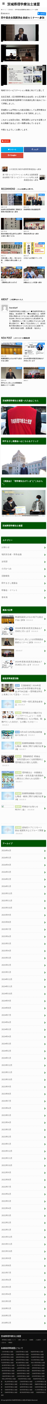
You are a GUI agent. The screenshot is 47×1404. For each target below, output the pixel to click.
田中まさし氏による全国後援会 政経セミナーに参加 (29, 640)
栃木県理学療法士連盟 (7, 1360)
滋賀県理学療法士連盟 (23, 1373)
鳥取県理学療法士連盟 (24, 1379)
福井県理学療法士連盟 (8, 1368)
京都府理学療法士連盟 (38, 1373)
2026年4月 (6, 864)
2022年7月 (6, 1186)
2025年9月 (6, 915)
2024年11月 (7, 986)
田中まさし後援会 (10, 583)
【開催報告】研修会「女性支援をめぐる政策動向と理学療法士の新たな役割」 (22, 760)
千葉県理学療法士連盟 (7, 1362)
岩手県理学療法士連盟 (7, 1354)
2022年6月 (6, 1194)
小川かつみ (7, 568)
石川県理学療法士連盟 (38, 1365)
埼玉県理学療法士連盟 (37, 1360)
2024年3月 (6, 1043)
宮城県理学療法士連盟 (22, 1354)
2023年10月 (7, 1079)
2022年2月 (6, 1222)
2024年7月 (6, 1015)
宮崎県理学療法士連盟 (11, 1392)
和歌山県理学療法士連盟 (9, 1379)
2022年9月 (6, 1172)
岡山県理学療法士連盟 (11, 1381)
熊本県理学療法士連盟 (26, 1389)
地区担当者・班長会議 (12, 554)
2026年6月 (6, 850)
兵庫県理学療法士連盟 (23, 1376)
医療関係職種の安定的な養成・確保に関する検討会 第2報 (29, 746)
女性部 (5, 561)
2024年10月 (7, 993)
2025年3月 (6, 958)
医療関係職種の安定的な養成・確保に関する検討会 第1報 (29, 796)
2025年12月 (7, 893)
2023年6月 (6, 1108)
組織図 (31, 1339)
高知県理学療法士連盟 (11, 1387)
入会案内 (38, 1339)
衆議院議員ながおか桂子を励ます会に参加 (29, 618)
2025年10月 (7, 907)
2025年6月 (6, 936)
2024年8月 (6, 1008)
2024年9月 (6, 1000)
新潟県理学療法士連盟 (8, 1365)
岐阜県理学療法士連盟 (8, 1370)
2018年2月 (6, 1322)
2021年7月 (6, 1272)
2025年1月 (6, 972)
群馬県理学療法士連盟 (22, 1360)
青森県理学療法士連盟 (37, 1351)
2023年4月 (6, 1122)
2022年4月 (6, 1208)
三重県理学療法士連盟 (8, 1373)
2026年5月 (6, 857)
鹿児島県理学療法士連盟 (27, 1392)
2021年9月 (6, 1258)
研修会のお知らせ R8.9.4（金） (26, 808)
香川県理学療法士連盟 (26, 1384)
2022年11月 (7, 1158)
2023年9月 (6, 1086)
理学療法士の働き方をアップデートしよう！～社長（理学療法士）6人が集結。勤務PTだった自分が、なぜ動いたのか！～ (22, 718)
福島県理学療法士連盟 (22, 1357)
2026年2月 (6, 879)
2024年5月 (6, 1029)
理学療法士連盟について (9, 1339)
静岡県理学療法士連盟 (23, 1370)
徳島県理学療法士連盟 (11, 1384)
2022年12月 (7, 1151)
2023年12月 (7, 1065)
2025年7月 (6, 929)
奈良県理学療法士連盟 (38, 1376)
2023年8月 (6, 1093)
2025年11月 (7, 900)
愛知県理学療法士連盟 (38, 1370)
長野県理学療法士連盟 (38, 1368)
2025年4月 (6, 950)
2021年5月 (6, 1287)
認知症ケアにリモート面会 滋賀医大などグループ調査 (29, 830)
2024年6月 (6, 1022)
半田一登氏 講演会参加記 (28, 703)
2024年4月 (6, 1036)
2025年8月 (6, 922)
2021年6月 (6, 1279)
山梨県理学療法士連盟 (23, 1368)
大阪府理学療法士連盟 (8, 1376)
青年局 (5, 597)
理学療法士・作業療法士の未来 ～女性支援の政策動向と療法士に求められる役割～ (29, 777)
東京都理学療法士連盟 (22, 1362)
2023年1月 (6, 1144)
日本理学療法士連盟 (7, 1351)
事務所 (10, 1342)
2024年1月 (6, 1058)
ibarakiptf (13, 307)
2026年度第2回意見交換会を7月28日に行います (28, 663)
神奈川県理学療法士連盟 (38, 1362)
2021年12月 (7, 1237)
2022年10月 (7, 1165)
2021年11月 (7, 1244)
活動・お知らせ (22, 1339)
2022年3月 (6, 1215)
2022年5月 (6, 1201)
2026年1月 (6, 886)
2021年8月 (6, 1265)
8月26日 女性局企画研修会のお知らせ (28, 733)
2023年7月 (6, 1101)
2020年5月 (6, 1308)
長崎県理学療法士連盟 (11, 1389)
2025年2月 (6, 965)
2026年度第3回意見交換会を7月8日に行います (28, 629)
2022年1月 (6, 1229)
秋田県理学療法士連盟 (37, 1354)
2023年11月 (7, 1072)
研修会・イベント (10, 590)
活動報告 (7, 141)
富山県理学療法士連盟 (23, 1365)
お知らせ (6, 547)
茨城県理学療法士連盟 (23, 4)
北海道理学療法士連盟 (22, 1351)
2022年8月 (6, 1179)
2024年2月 (6, 1051)
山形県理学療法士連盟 (7, 1357)
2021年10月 (7, 1251)
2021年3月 (6, 1301)
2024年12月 (7, 979)
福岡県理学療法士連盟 (26, 1387)
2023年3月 (6, 1129)
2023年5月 (6, 1115)
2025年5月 (6, 943)
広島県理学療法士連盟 (26, 1381)
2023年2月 (6, 1136)
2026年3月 (6, 872)
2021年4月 (6, 1294)
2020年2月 (6, 1315)
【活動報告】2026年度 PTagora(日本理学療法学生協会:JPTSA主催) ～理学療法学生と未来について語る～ (22, 690)
